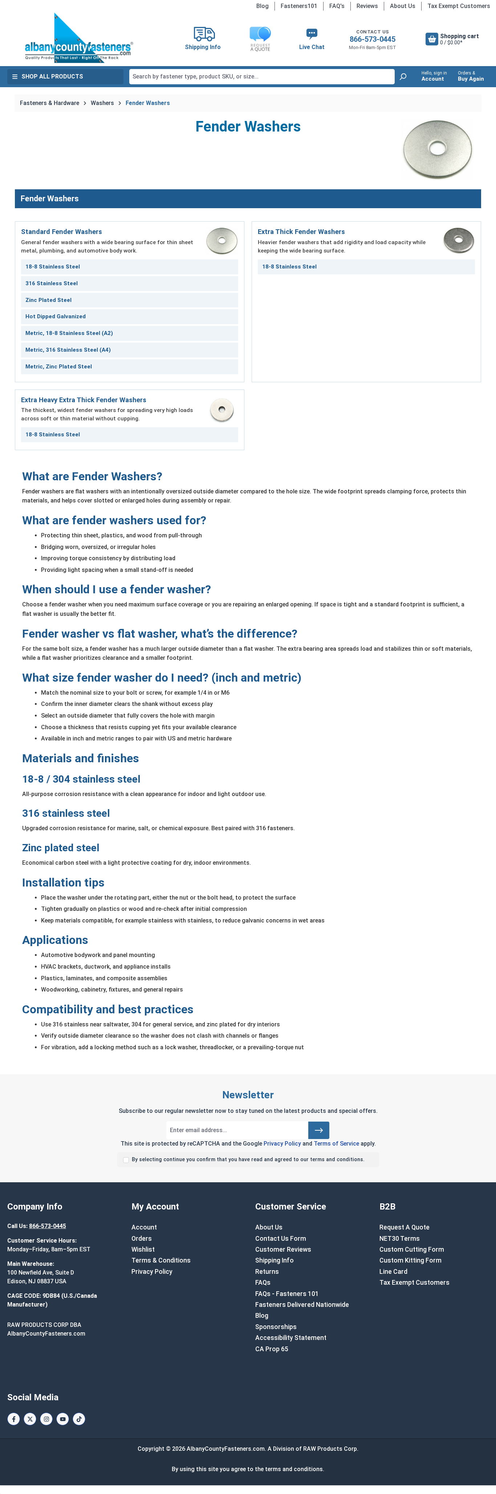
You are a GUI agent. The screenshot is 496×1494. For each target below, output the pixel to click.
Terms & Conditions (161, 1260)
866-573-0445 (372, 39)
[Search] (402, 76)
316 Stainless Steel (51, 283)
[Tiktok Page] (79, 1419)
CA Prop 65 (271, 1349)
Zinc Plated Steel (48, 300)
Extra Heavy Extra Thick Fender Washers (83, 400)
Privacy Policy (282, 1143)
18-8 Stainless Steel (52, 266)
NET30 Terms (399, 1238)
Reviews (367, 6)
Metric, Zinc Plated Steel (58, 366)
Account (144, 1227)
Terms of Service (336, 1143)
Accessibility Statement (290, 1337)
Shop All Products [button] (52, 76)
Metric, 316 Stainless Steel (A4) (68, 350)
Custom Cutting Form (411, 1249)
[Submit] (319, 1130)
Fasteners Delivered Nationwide (302, 1304)
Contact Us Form (280, 1238)
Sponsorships (276, 1327)
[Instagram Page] (46, 1419)
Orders (141, 1238)
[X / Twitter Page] (30, 1419)
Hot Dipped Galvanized (55, 316)
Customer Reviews (283, 1249)
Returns (267, 1271)
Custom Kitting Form (410, 1260)
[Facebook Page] (13, 1419)
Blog (262, 6)
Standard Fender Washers (61, 231)
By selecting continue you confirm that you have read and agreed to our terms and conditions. (248, 1159)
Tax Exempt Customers (458, 6)
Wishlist (143, 1249)
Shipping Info (274, 1260)
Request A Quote (404, 1227)
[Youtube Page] (62, 1419)
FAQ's (337, 6)
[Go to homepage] (79, 37)
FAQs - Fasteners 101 (287, 1293)
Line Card (393, 1271)
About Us (402, 6)
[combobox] (262, 76)
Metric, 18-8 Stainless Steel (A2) (69, 333)
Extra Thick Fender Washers (301, 231)
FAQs (263, 1282)
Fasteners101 (299, 6)
